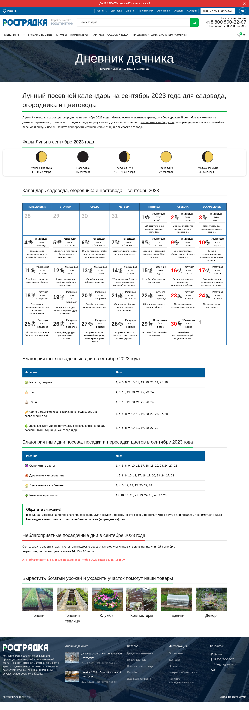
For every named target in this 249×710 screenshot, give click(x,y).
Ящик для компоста (139, 679)
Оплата (173, 666)
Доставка (174, 660)
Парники (176, 615)
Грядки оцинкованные (140, 653)
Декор (211, 615)
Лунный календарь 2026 (218, 11)
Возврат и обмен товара (183, 672)
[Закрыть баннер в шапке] (244, 3)
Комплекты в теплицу (140, 666)
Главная (105, 69)
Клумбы (107, 615)
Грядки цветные (136, 660)
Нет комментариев (106, 663)
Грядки (38, 615)
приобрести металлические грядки (91, 127)
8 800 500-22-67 (228, 22)
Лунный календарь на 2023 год (131, 69)
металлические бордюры (157, 122)
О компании (176, 653)
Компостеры (141, 615)
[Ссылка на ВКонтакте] (242, 11)
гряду (74, 310)
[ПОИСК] (194, 22)
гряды (70, 332)
